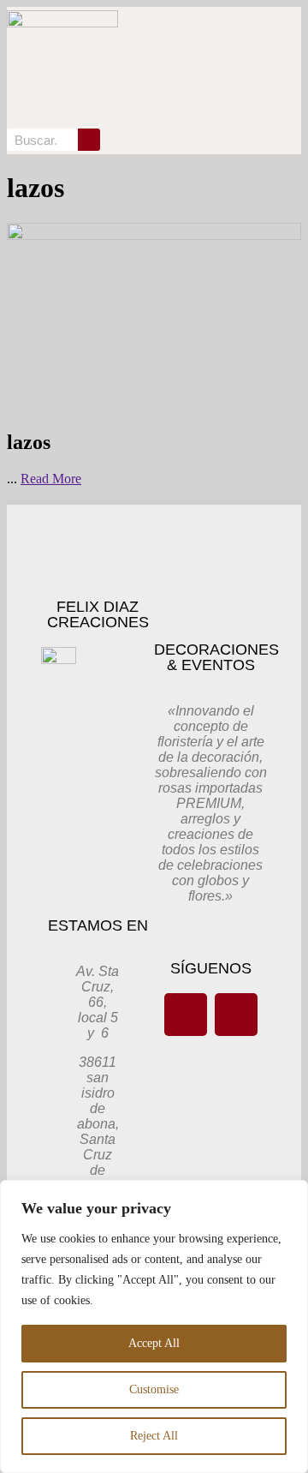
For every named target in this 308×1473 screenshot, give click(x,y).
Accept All (154, 1343)
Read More (51, 478)
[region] (154, 1326)
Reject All (154, 1435)
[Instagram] (236, 1014)
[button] (242, 66)
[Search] (89, 140)
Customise (154, 1389)
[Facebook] (185, 1014)
